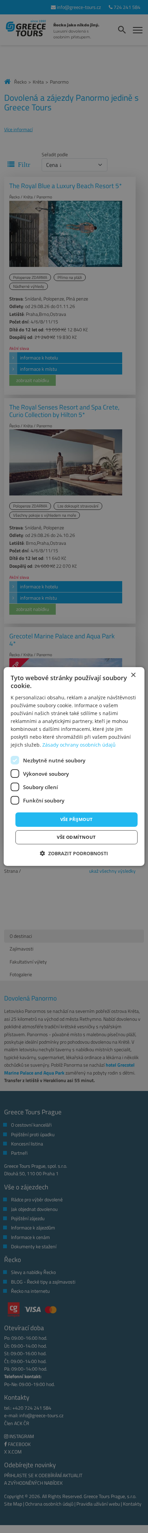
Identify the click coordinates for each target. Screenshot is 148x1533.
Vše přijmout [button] (76, 819)
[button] (74, 853)
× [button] (133, 675)
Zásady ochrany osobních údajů (79, 744)
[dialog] (74, 766)
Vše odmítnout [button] (76, 837)
